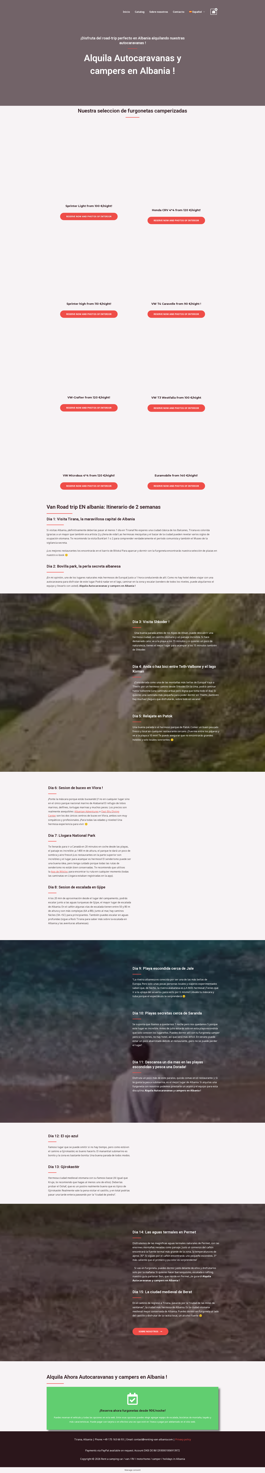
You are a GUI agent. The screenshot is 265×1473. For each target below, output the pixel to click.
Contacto (178, 11)
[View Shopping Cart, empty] (213, 12)
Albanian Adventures (86, 811)
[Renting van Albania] (57, 11)
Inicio (126, 11)
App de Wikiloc (59, 871)
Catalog (139, 11)
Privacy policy (183, 1439)
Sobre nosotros (158, 11)
